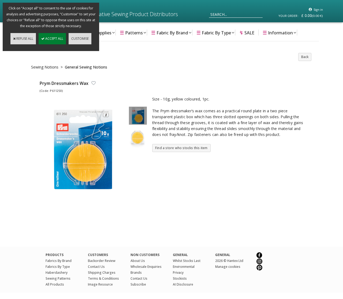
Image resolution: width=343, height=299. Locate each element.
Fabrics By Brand (59, 260)
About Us (138, 260)
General (222, 255)
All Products (55, 284)
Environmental (184, 266)
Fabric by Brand (169, 32)
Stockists (180, 278)
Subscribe (138, 284)
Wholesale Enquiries (146, 266)
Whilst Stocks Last (186, 260)
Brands (136, 272)
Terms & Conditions (103, 278)
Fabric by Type (213, 32)
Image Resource (100, 284)
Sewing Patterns (58, 278)
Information (278, 32)
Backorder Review (101, 260)
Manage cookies (227, 266)
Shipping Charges (101, 272)
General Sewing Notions (86, 67)
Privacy (178, 272)
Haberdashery (57, 272)
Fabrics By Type (58, 266)
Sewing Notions (44, 67)
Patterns (131, 32)
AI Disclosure (183, 284)
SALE (246, 32)
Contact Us (96, 266)
